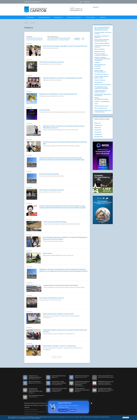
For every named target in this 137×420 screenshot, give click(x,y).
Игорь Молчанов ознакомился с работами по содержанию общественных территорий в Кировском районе (65, 238)
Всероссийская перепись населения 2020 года (101, 40)
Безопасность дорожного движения (101, 36)
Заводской (97, 127)
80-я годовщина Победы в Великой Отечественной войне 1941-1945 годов (102, 29)
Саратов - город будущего (102, 101)
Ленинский (97, 132)
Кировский (97, 129)
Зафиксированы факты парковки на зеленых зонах (58, 314)
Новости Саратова (99, 80)
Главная (26, 22)
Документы (58, 17)
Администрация (43, 17)
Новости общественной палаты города (101, 77)
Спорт (96, 103)
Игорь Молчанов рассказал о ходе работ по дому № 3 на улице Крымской (65, 46)
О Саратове (29, 17)
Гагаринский (98, 125)
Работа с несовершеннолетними (101, 98)
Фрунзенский (98, 136)
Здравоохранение (99, 51)
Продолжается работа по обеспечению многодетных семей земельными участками (65, 330)
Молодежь (97, 68)
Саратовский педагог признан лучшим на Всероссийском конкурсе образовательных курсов (63, 126)
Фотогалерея (90, 17)
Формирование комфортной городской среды (102, 111)
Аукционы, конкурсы (74, 17)
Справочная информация (32, 1)
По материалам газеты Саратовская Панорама (101, 87)
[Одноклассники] (89, 403)
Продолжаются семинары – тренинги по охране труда (59, 346)
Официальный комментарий (102, 84)
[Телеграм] (92, 403)
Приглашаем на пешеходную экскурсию (51, 62)
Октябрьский (98, 134)
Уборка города (47, 253)
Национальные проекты (101, 74)
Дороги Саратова (99, 49)
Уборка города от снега (101, 106)
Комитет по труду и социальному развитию (101, 54)
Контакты (103, 17)
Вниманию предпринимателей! (49, 174)
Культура (96, 62)
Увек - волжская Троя (100, 108)
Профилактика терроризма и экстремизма (102, 94)
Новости (33, 22)
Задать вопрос (63, 410)
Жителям (95, 7)
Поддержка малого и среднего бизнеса (100, 91)
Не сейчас (72, 410)
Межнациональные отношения (100, 65)
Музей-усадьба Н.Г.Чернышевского (100, 71)
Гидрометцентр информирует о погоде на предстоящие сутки (58, 94)
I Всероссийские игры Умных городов (102, 33)
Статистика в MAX (44, 110)
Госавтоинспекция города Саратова (102, 46)
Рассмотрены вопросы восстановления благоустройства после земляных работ (65, 142)
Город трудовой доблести (101, 43)
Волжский (97, 123)
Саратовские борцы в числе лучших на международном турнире (62, 78)
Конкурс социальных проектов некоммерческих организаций (102, 59)
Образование (98, 82)
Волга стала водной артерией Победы (55, 222)
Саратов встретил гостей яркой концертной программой (61, 285)
